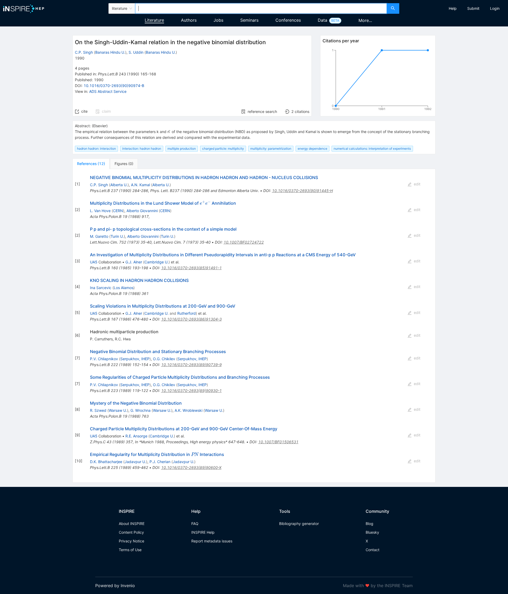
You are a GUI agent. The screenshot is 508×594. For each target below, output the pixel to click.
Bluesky (372, 532)
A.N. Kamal (140, 184)
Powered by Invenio (115, 585)
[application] (378, 81)
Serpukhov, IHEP (134, 359)
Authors (189, 20)
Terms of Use (130, 549)
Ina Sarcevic (100, 287)
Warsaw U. (118, 410)
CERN (118, 210)
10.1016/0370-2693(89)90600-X (191, 467)
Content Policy (131, 532)
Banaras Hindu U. (110, 52)
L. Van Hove (100, 210)
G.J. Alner (133, 262)
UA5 (93, 262)
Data (322, 20)
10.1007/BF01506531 (278, 442)
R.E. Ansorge (136, 436)
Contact (372, 549)
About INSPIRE (131, 523)
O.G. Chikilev (164, 359)
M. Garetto (99, 236)
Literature (154, 20)
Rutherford (186, 313)
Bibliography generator (299, 523)
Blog (369, 523)
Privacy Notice (131, 541)
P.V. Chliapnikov (104, 359)
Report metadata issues (211, 541)
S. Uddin (136, 52)
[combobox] (261, 8)
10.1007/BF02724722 (244, 242)
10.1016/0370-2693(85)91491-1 (191, 268)
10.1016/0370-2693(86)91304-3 (191, 319)
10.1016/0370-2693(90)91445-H (302, 190)
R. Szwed (98, 410)
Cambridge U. (156, 262)
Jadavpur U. (135, 461)
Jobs (218, 20)
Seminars (249, 20)
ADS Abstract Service (107, 91)
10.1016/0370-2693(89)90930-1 (191, 390)
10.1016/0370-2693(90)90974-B (114, 85)
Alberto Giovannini (142, 210)
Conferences (288, 20)
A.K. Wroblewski (188, 410)
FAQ (194, 523)
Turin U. (117, 236)
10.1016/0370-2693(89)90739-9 (191, 364)
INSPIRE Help (203, 532)
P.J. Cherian (159, 461)
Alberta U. (119, 184)
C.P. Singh (84, 52)
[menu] (454, 8)
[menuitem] (453, 8)
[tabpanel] (254, 326)
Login (495, 8)
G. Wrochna (140, 410)
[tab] (91, 164)
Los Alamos (123, 287)
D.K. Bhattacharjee (106, 461)
